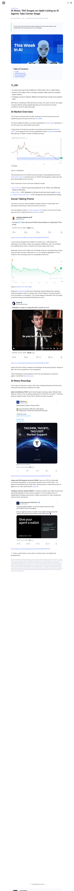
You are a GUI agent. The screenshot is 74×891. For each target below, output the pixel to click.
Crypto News (14, 8)
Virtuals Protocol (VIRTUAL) (20, 194)
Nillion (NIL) (15, 192)
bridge (58, 192)
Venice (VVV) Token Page (24, 287)
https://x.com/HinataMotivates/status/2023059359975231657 (30, 363)
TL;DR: (16, 71)
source (36, 486)
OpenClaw (21, 291)
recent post (29, 376)
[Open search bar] (67, 2)
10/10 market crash (17, 177)
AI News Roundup (20, 76)
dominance (51, 131)
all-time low (36, 212)
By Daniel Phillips (15, 18)
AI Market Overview (20, 73)
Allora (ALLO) (16, 188)
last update (38, 118)
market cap (49, 123)
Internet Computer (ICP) (34, 210)
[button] (71, 3)
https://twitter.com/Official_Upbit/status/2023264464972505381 (31, 476)
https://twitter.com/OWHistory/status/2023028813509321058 (30, 237)
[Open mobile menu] (71, 3)
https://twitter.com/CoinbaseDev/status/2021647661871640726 (30, 549)
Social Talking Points (20, 75)
